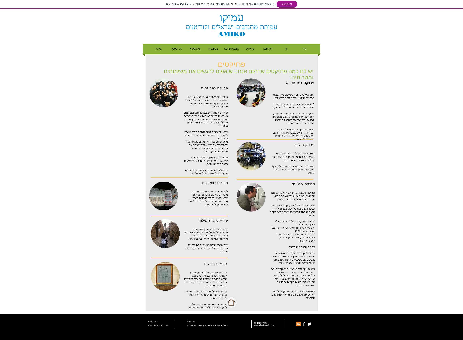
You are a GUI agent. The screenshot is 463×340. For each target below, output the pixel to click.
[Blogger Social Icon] (298, 324)
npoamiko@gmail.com (264, 325)
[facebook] (304, 324)
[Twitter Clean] (309, 324)
